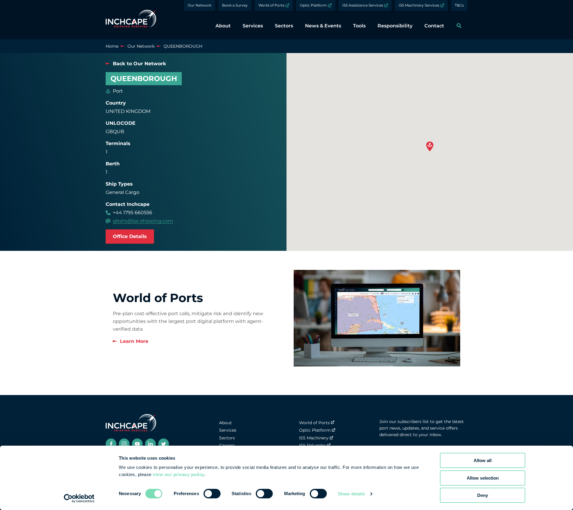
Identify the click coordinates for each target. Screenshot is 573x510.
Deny (482, 495)
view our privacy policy (178, 474)
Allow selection (483, 478)
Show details (351, 493)
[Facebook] (111, 444)
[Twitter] (163, 444)
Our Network (199, 5)
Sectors (227, 438)
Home (112, 46)
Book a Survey (235, 5)
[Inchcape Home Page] (131, 19)
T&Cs (459, 5)
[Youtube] (137, 444)
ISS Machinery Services (419, 5)
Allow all (483, 460)
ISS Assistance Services (362, 5)
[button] (430, 146)
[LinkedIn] (150, 444)
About (225, 422)
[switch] (212, 493)
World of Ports (271, 5)
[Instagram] (124, 444)
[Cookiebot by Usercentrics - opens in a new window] (79, 498)
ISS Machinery (314, 438)
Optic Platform (313, 5)
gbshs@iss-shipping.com (143, 221)
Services (227, 430)
